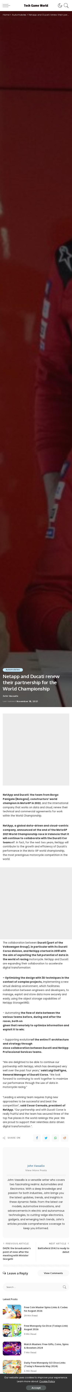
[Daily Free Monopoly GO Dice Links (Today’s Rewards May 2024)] (12, 1367)
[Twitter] (46, 1138)
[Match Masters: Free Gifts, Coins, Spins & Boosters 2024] (12, 1348)
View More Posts (36, 1170)
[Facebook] (37, 1138)
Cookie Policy (47, 1381)
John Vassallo (10, 696)
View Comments (53, 1273)
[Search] (65, 5)
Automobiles (13, 669)
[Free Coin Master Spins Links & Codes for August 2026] (12, 1312)
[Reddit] (64, 1138)
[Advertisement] (36, 750)
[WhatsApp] (55, 1138)
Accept (36, 1387)
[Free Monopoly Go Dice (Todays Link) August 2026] (12, 1330)
